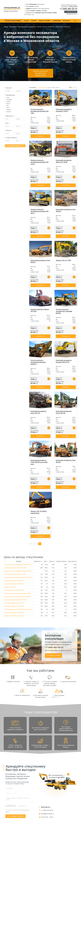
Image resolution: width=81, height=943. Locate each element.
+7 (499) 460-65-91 (68, 9)
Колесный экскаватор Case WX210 (14, 583)
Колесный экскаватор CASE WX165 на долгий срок (18, 609)
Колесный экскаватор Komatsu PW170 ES (16, 599)
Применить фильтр (15, 145)
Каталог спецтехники (12, 20)
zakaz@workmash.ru (71, 14)
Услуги (26, 20)
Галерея (33, 20)
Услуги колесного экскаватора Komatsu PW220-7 (18, 596)
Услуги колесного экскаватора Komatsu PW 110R (18, 564)
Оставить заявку (53, 655)
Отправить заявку (16, 816)
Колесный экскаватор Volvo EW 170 (14, 603)
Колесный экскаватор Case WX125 (14, 612)
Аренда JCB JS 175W (10, 587)
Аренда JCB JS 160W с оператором (14, 615)
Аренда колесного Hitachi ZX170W (14, 590)
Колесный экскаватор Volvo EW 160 (14, 606)
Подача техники (44, 20)
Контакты (66, 20)
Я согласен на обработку (17, 810)
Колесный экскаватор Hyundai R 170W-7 (16, 567)
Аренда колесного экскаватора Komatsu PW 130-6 (18, 571)
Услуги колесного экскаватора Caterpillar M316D (18, 593)
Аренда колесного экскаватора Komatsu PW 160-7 (18, 577)
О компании (57, 20)
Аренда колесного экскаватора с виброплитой (40, 73)
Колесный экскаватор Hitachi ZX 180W (15, 574)
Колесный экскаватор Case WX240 (14, 580)
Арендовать (40, 136)
